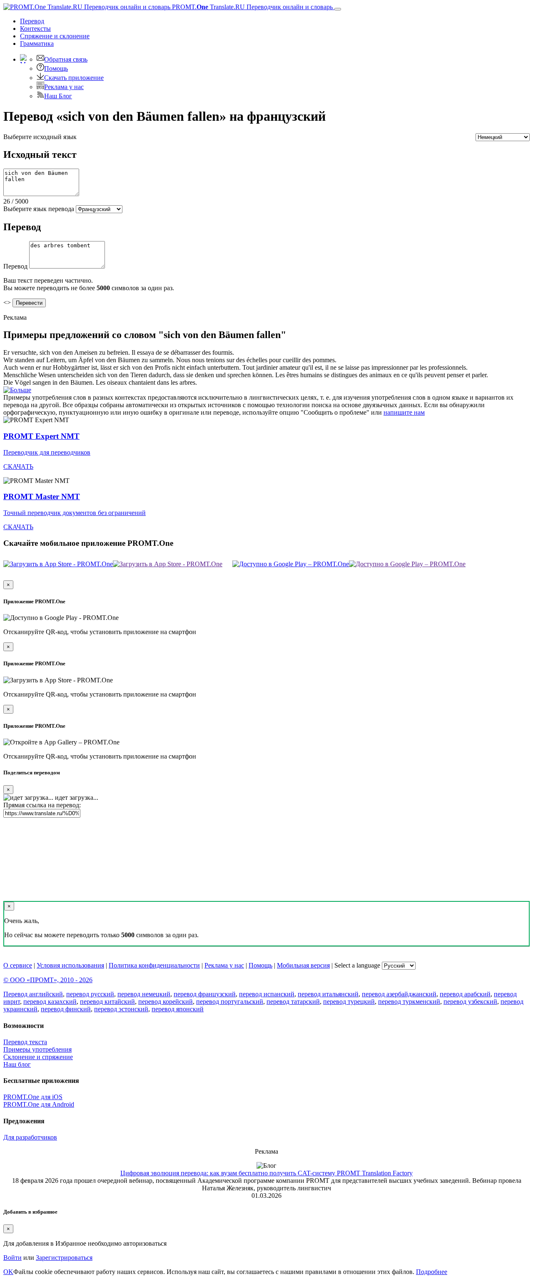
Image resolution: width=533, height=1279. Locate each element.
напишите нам (404, 412)
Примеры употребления (37, 1049)
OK (8, 1271)
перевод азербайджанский (399, 994)
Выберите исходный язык (40, 136)
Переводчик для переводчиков (46, 452)
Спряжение (55, 36)
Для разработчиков (30, 1137)
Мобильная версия (303, 965)
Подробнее (431, 1271)
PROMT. (251, 6)
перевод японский (178, 1009)
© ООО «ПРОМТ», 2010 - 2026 (47, 979)
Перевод (32, 21)
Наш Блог (58, 96)
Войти (12, 1257)
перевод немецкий (143, 994)
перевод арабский (465, 994)
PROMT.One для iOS (32, 1096)
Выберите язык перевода (38, 208)
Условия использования (70, 965)
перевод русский (90, 994)
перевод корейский (165, 1001)
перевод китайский (107, 1001)
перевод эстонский (121, 1009)
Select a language (357, 965)
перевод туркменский (409, 1001)
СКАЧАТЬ (18, 466)
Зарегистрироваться (64, 1257)
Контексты (35, 28)
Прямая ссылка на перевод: (42, 805)
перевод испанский (266, 994)
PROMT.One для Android (38, 1104)
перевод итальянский (328, 994)
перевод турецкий (349, 1001)
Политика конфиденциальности (154, 965)
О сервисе (17, 965)
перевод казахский (50, 1001)
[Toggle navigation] (337, 9)
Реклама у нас (64, 86)
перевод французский (205, 994)
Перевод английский (33, 994)
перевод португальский (229, 1001)
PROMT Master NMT (41, 496)
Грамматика (37, 43)
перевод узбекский (470, 1001)
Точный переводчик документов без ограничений (74, 512)
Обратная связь (65, 59)
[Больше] (17, 389)
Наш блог (17, 1064)
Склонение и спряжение (38, 1056)
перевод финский (66, 1009)
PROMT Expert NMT (41, 436)
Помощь (56, 68)
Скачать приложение (74, 77)
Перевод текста (25, 1041)
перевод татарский (293, 1001)
